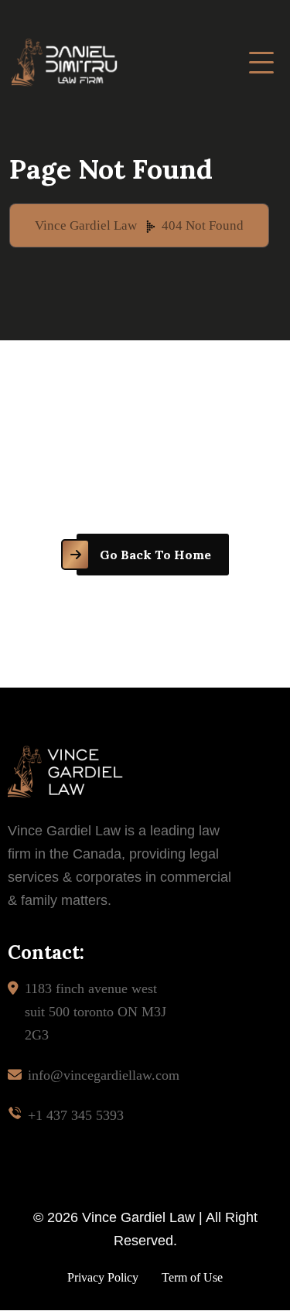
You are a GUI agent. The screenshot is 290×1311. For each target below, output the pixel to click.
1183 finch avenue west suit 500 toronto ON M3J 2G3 (95, 1012)
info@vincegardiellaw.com (103, 1075)
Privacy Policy (102, 1277)
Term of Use (192, 1277)
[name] (261, 62)
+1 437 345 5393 (76, 1115)
